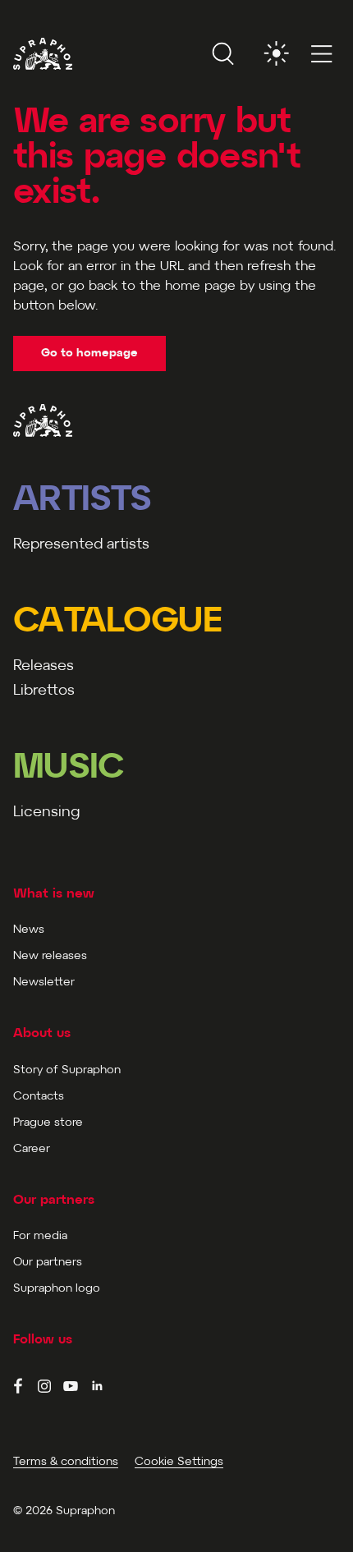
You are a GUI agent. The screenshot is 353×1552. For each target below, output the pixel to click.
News (28, 930)
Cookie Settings (179, 1462)
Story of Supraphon (67, 1070)
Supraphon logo (56, 1288)
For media (40, 1236)
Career (31, 1149)
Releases (43, 666)
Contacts (38, 1096)
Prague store (48, 1123)
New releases (50, 956)
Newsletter (44, 982)
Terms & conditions (65, 1462)
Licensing (46, 813)
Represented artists (81, 545)
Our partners (47, 1262)
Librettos (44, 691)
